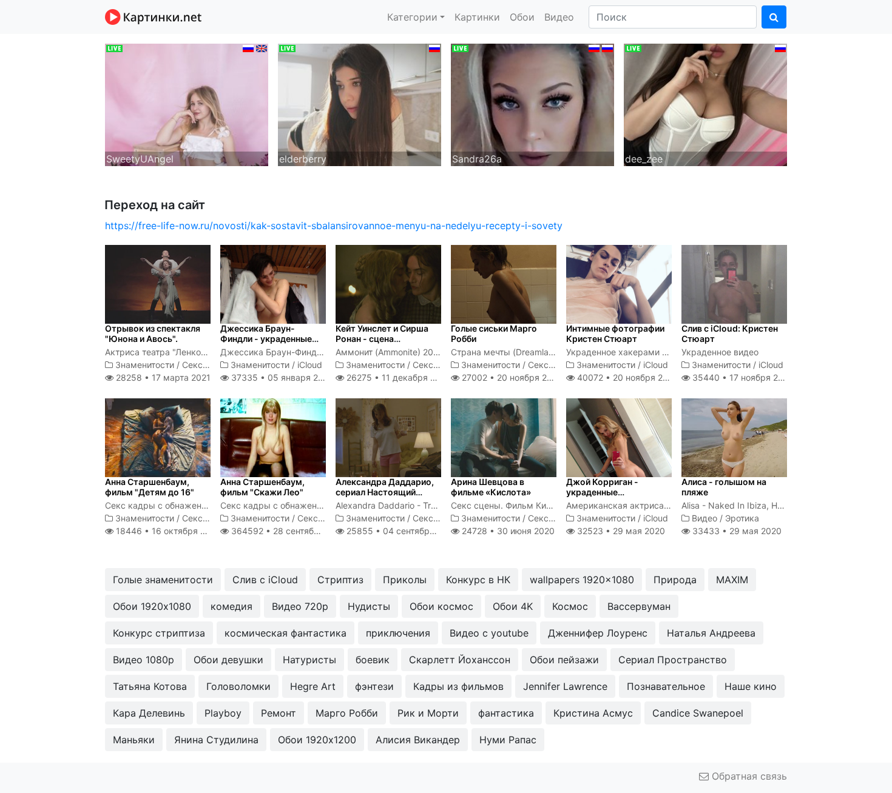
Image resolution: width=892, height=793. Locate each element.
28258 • (162, 377)
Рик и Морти (428, 713)
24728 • (507, 531)
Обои (522, 17)
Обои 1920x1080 (152, 606)
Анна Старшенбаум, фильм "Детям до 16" (149, 487)
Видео (559, 17)
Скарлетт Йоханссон (459, 660)
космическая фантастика (285, 633)
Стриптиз (340, 580)
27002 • (511, 377)
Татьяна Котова (150, 686)
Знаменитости (144, 365)
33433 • (736, 531)
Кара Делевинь (149, 713)
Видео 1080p (143, 660)
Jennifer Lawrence (565, 686)
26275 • (397, 377)
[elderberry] (359, 104)
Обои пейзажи (564, 660)
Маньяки (134, 740)
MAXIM (732, 580)
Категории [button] (412, 17)
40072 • (626, 377)
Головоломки (238, 686)
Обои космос (441, 606)
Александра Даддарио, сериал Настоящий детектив (385, 492)
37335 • (281, 377)
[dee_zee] (705, 104)
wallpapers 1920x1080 (582, 580)
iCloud (309, 365)
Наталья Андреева (711, 633)
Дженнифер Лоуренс (597, 633)
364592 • (288, 531)
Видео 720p (300, 606)
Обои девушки (228, 660)
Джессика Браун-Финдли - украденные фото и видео (266, 338)
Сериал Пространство (672, 660)
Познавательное (666, 686)
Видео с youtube (489, 633)
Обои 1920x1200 (317, 740)
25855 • (401, 531)
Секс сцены (207, 365)
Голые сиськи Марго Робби (494, 333)
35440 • (742, 377)
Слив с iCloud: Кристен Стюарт (729, 333)
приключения (398, 633)
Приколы (405, 580)
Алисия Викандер (418, 740)
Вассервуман (639, 606)
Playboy (223, 713)
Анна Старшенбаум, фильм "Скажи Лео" (262, 487)
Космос (570, 606)
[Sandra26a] (532, 104)
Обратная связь (748, 776)
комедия (231, 606)
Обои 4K (513, 606)
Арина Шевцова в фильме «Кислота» (491, 487)
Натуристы (309, 660)
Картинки (477, 17)
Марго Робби (347, 713)
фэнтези (374, 686)
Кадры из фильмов (458, 686)
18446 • (167, 531)
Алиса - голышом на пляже (723, 487)
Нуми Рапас (507, 740)
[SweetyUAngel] (186, 104)
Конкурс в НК (478, 580)
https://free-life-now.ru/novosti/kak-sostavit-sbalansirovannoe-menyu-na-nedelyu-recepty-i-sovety (334, 225)
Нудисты (369, 606)
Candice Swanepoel (697, 713)
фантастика (506, 713)
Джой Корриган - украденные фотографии (602, 492)
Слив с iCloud (265, 580)
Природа (675, 580)
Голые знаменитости (163, 580)
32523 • (620, 531)
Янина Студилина (216, 740)
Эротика (742, 518)
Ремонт (278, 713)
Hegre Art (313, 686)
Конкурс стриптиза (159, 633)
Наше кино (751, 686)
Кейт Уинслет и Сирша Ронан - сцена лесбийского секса (382, 338)
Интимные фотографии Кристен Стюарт (615, 333)
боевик (373, 660)
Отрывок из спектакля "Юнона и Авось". (152, 333)
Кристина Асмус (593, 713)
